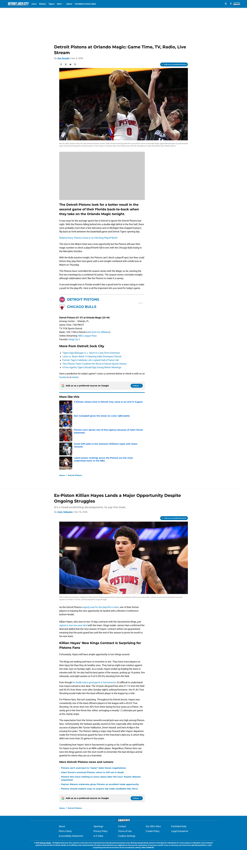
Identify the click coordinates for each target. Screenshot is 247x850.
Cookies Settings (126, 836)
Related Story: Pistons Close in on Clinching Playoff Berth (88, 237)
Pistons (42, 4)
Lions (34, 4)
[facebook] (230, 4)
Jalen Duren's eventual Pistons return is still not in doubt (92, 772)
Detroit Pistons (75, 475)
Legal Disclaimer (179, 831)
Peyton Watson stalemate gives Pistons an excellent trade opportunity (100, 784)
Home (62, 475)
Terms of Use (125, 831)
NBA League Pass (87, 335)
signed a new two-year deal (73, 625)
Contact (122, 826)
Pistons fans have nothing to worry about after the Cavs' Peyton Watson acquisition (101, 778)
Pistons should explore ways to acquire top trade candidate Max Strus (99, 788)
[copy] (75, 64)
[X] (226, 4)
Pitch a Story (65, 831)
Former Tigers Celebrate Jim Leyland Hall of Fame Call (90, 360)
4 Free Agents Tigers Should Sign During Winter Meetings (91, 367)
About (69, 4)
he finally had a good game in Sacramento (94, 682)
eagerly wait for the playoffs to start (100, 607)
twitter (75, 377)
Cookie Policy (152, 831)
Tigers (51, 4)
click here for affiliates (98, 332)
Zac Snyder (63, 58)
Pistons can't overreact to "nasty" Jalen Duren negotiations (93, 768)
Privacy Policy (100, 831)
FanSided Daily (178, 826)
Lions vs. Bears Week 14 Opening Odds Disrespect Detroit (91, 356)
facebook (64, 377)
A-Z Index (98, 836)
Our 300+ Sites (153, 826)
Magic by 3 (74, 339)
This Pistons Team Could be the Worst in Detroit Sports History (94, 363)
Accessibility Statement (71, 836)
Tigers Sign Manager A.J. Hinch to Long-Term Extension (91, 352)
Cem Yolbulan (65, 512)
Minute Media (45, 843)
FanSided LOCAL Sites (85, 4)
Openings (98, 826)
